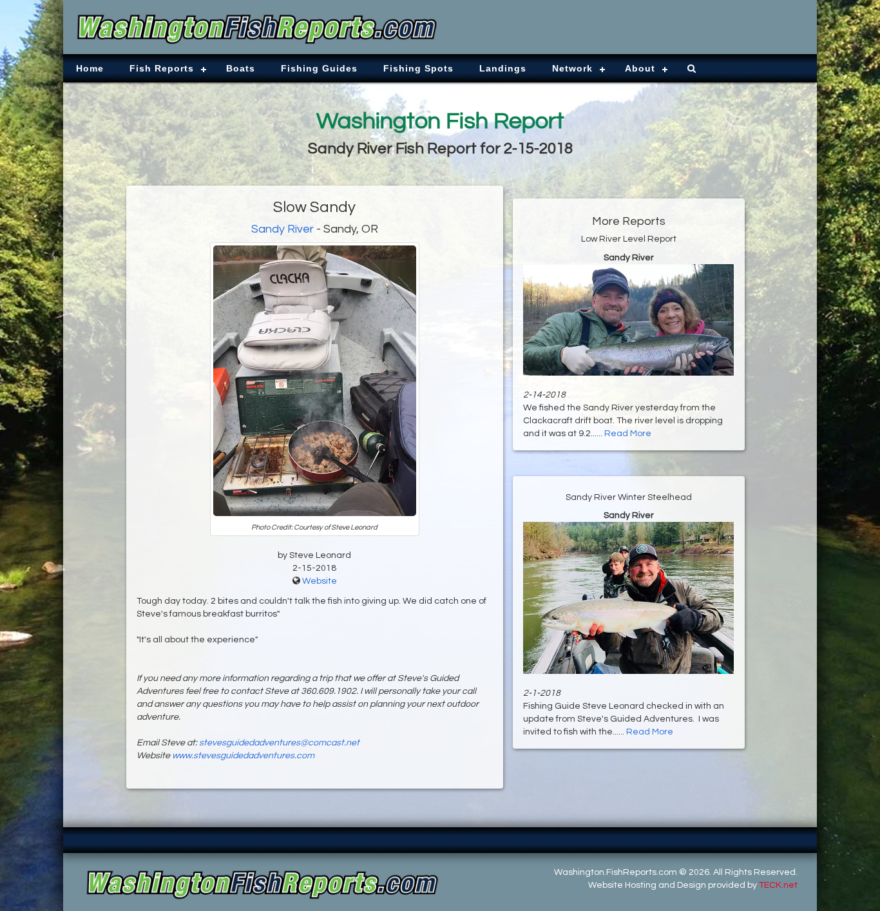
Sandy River (282, 229)
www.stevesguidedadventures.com (243, 755)
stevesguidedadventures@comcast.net (279, 742)
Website (319, 581)
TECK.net (778, 885)
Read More (627, 433)
